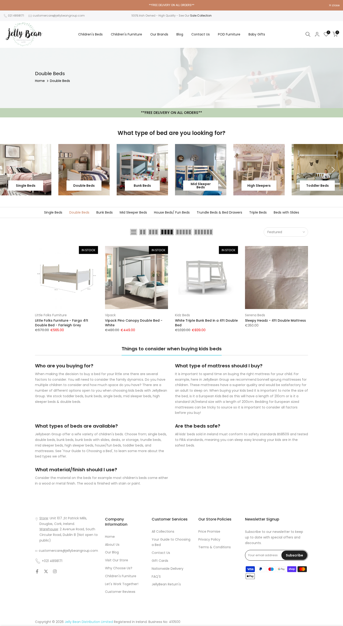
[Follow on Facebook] (37, 571)
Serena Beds (255, 315)
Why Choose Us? (118, 568)
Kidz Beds (182, 315)
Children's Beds (90, 34)
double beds (45, 439)
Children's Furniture (126, 34)
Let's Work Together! (121, 584)
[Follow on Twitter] (46, 571)
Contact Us (200, 34)
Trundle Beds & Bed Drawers (219, 212)
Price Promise (209, 531)
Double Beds (79, 212)
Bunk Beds (104, 212)
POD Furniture (229, 34)
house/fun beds (108, 445)
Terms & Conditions (214, 547)
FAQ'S (156, 576)
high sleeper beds (79, 445)
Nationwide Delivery (167, 568)
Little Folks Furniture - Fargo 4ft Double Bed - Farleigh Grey (61, 322)
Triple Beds (258, 212)
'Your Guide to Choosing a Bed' (87, 451)
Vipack (110, 315)
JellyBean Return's (166, 584)
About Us (112, 544)
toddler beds (133, 445)
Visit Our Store (116, 560)
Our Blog (112, 552)
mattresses (44, 451)
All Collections (163, 531)
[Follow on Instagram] (55, 571)
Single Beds (53, 212)
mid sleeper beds (49, 445)
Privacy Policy (209, 539)
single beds (157, 434)
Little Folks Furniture (51, 315)
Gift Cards (160, 560)
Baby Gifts (256, 34)
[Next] (333, 170)
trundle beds (150, 439)
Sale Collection (201, 16)
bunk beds (65, 439)
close (10, 5)
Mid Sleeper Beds (133, 212)
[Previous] (11, 170)
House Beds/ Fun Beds (172, 212)
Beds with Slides (286, 212)
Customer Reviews (120, 591)
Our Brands (159, 34)
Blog (179, 34)
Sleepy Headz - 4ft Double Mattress (275, 320)
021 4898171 (16, 16)
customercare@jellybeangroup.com (59, 16)
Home (40, 80)
